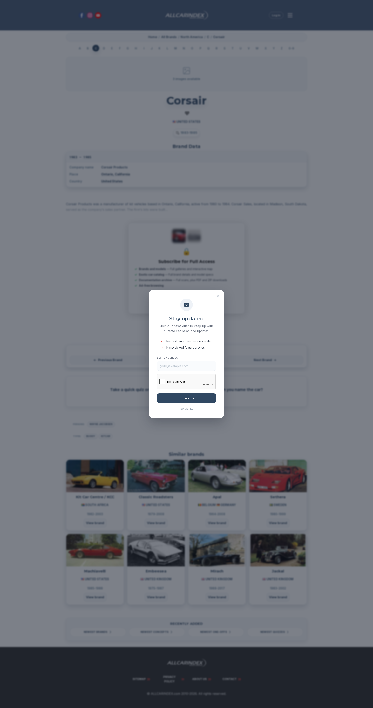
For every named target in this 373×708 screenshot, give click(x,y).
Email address (167, 357)
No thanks (186, 408)
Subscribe (186, 398)
